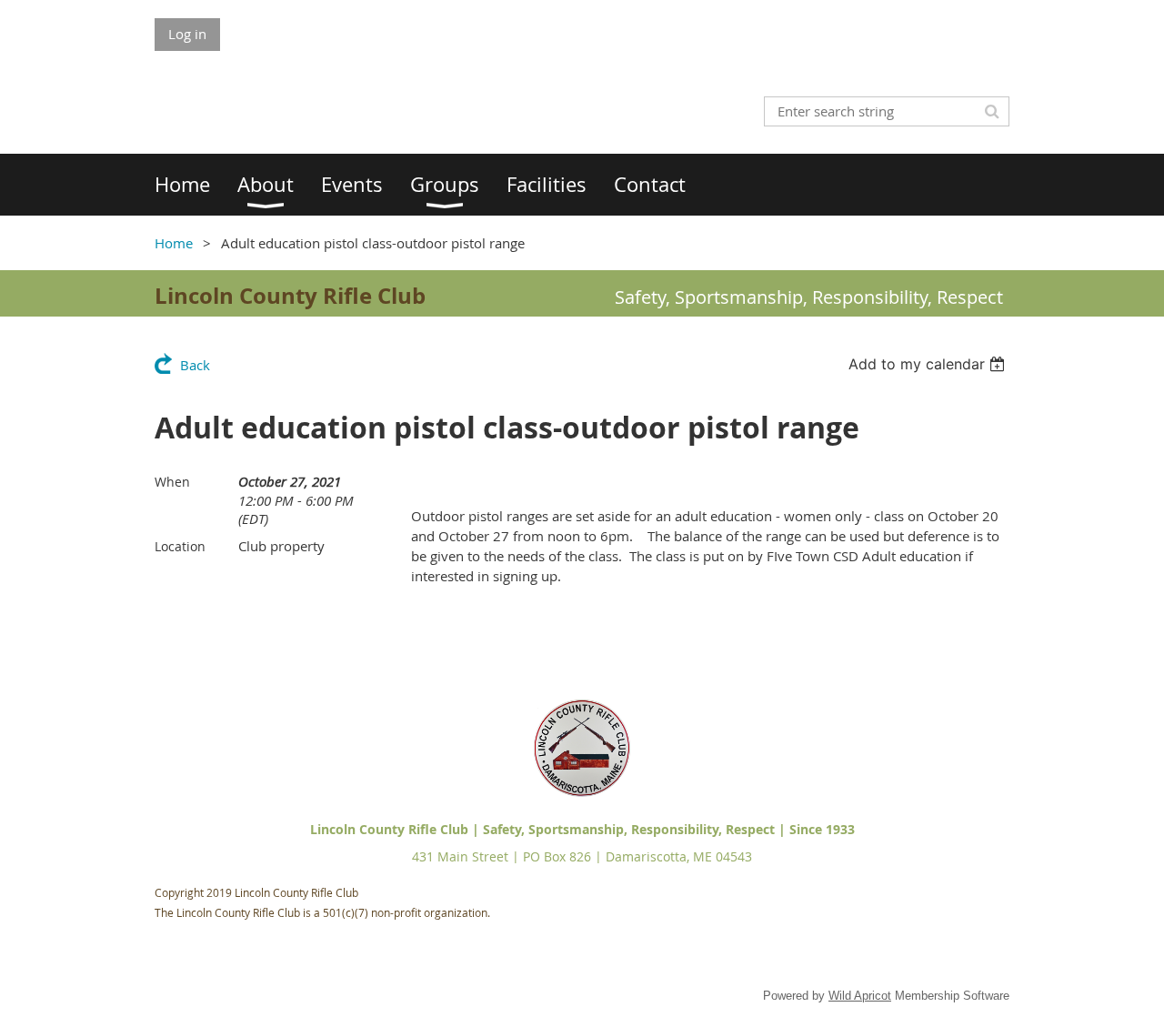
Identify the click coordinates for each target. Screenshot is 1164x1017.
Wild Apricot (859, 995)
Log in (187, 34)
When (172, 481)
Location (180, 546)
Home (174, 243)
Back (195, 365)
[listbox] (928, 364)
